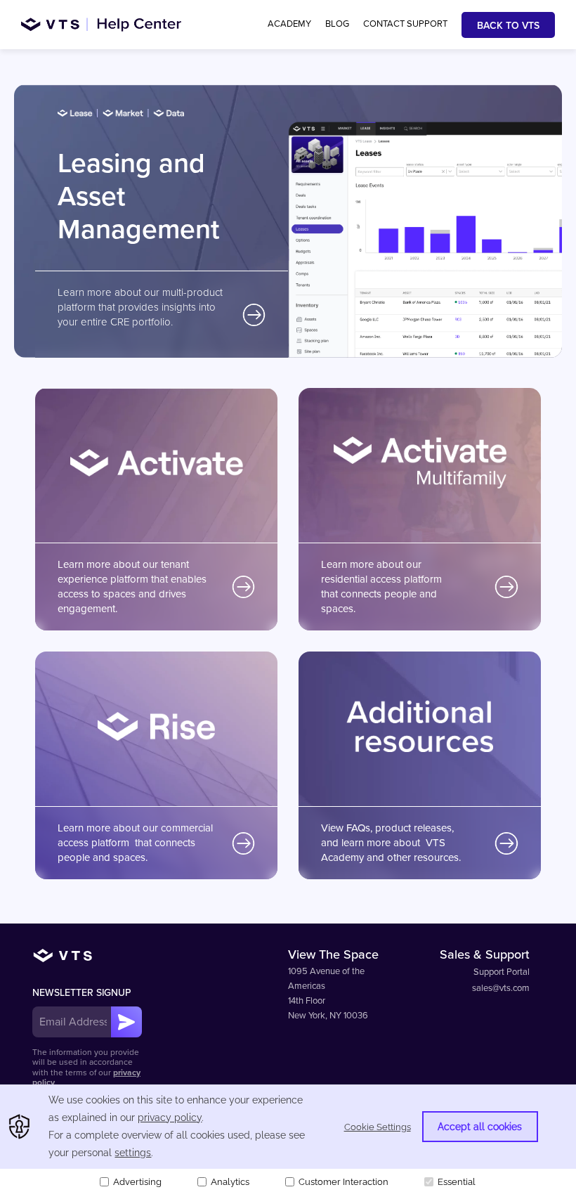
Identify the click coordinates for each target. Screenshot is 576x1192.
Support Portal (501, 972)
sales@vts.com (501, 988)
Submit (126, 1021)
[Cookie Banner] (288, 1138)
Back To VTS (508, 26)
